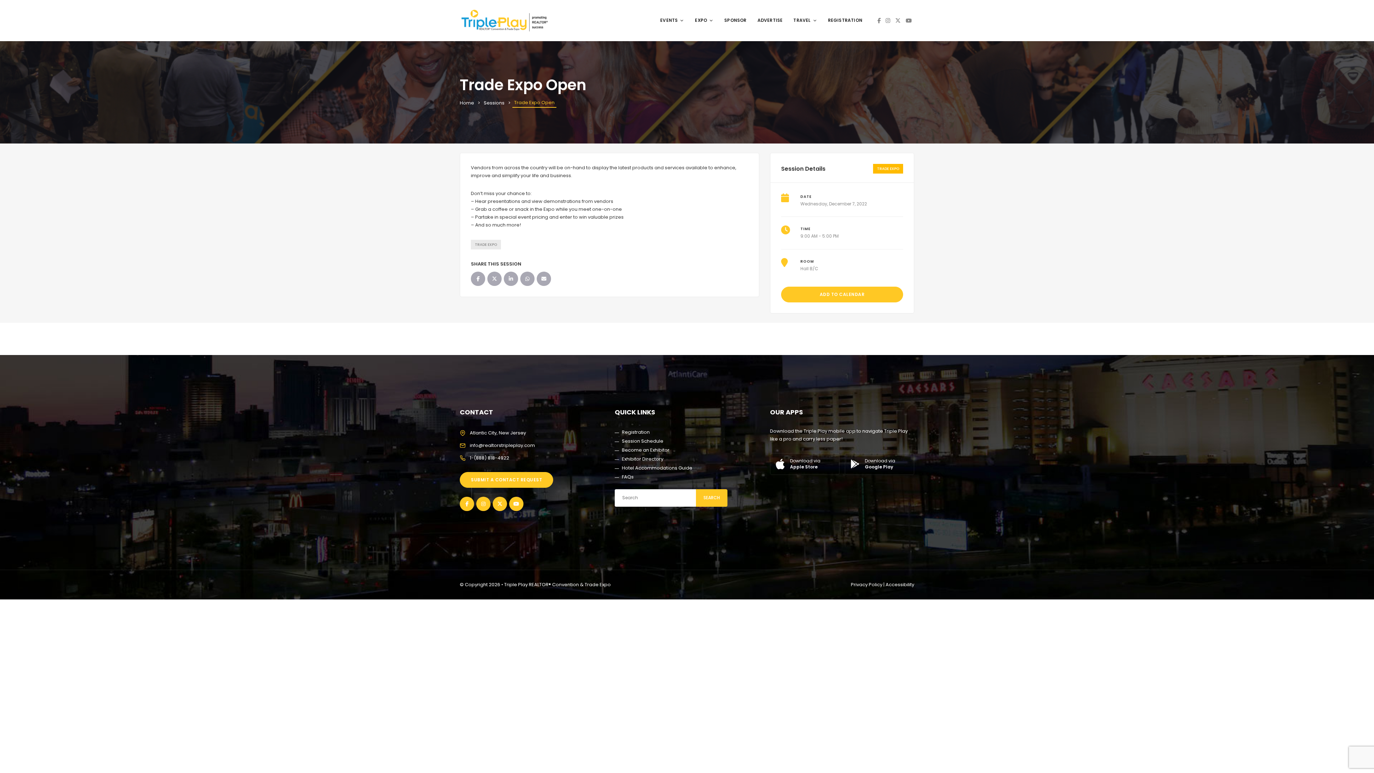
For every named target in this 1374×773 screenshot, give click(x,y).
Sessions (494, 102)
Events (669, 20)
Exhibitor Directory (642, 459)
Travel (801, 20)
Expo (701, 20)
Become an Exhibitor (645, 450)
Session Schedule (642, 441)
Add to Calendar (842, 294)
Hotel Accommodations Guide (657, 468)
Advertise (770, 20)
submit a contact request (506, 480)
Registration (845, 20)
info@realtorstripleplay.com (502, 445)
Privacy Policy (866, 584)
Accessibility (900, 584)
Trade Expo (486, 244)
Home (467, 102)
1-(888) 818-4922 (489, 457)
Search (711, 498)
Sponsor (735, 20)
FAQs (628, 476)
